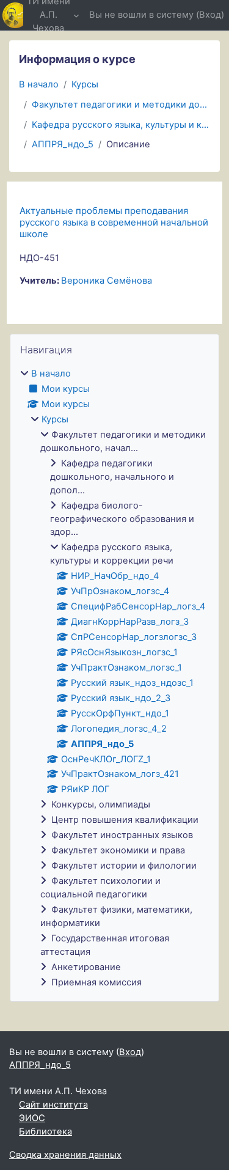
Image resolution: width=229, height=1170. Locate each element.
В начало (39, 84)
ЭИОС (32, 1118)
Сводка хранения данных (65, 1154)
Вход (210, 14)
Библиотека (45, 1131)
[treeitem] (114, 678)
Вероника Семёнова (106, 280)
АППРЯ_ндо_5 (62, 144)
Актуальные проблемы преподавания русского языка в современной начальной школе (114, 222)
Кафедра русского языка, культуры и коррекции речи (121, 124)
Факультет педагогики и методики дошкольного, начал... (121, 104)
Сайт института (53, 1104)
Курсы (84, 84)
